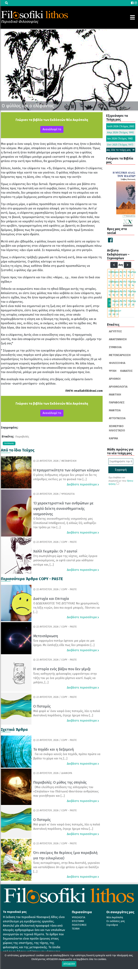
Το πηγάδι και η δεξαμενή (53, 749)
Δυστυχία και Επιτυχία (51, 598)
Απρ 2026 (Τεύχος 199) (120, 132)
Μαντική (115, 394)
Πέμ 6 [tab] (129, 274)
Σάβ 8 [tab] (110, 283)
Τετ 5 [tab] (125, 274)
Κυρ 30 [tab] (113, 312)
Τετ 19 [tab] (125, 293)
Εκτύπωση (9, 443)
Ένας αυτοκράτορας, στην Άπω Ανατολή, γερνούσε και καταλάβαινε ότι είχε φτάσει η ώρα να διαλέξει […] (66, 867)
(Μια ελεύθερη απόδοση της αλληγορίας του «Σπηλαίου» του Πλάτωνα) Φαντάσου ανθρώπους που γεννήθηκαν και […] (66, 791)
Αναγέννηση (118, 339)
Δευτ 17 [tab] (117, 293)
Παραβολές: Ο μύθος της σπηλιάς (60, 782)
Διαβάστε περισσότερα (82, 484)
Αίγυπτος (115, 331)
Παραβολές (22, 436)
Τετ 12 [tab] (125, 283)
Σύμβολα (115, 347)
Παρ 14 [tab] (133, 283)
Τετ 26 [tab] (125, 303)
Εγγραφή (121, 469)
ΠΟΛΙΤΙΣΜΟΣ (79, 924)
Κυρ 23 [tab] (113, 303)
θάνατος (126, 371)
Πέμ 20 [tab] (129, 293)
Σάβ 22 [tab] (110, 303)
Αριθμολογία (118, 386)
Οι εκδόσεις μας (115, 921)
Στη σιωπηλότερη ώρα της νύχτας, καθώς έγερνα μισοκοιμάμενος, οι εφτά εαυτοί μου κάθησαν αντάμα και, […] (65, 560)
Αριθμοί (115, 378)
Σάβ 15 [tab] (110, 293)
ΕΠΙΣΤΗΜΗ (78, 921)
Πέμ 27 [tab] (129, 303)
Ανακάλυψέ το (52, 129)
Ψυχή (112, 371)
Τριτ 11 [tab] (121, 283)
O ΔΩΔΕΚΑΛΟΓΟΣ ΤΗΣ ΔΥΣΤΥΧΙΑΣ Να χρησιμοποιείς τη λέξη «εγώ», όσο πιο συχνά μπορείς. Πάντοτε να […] (66, 608)
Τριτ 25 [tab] (121, 303)
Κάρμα (113, 438)
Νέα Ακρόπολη (114, 917)
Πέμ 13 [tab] (129, 283)
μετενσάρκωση (120, 355)
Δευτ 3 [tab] (117, 274)
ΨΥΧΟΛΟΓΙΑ (78, 917)
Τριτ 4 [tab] (121, 274)
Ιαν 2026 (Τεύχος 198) (120, 138)
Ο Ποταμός (42, 706)
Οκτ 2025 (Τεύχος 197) (120, 144)
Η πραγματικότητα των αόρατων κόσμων (66, 470)
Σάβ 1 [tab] (110, 274)
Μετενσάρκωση (45, 636)
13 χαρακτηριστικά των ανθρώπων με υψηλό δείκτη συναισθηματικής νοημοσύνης (63, 508)
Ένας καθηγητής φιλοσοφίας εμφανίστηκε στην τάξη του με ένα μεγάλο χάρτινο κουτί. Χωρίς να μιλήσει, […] (65, 678)
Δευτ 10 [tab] (117, 283)
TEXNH (75, 928)
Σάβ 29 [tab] (110, 312)
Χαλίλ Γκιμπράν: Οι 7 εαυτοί (55, 551)
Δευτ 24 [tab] (117, 303)
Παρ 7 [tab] (133, 274)
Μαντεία (115, 410)
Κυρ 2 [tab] (113, 274)
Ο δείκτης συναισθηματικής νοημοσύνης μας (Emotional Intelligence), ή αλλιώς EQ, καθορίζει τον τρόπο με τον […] (64, 523)
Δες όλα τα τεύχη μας (119, 149)
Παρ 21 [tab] (133, 293)
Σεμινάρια (112, 924)
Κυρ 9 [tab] (113, 283)
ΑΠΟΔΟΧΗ (69, 963)
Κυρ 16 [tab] (113, 293)
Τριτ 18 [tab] (121, 293)
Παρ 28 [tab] (133, 303)
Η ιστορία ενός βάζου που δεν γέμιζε (62, 669)
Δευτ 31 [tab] (117, 312)
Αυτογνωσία (117, 418)
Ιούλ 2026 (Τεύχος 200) (120, 126)
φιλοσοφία (117, 363)
